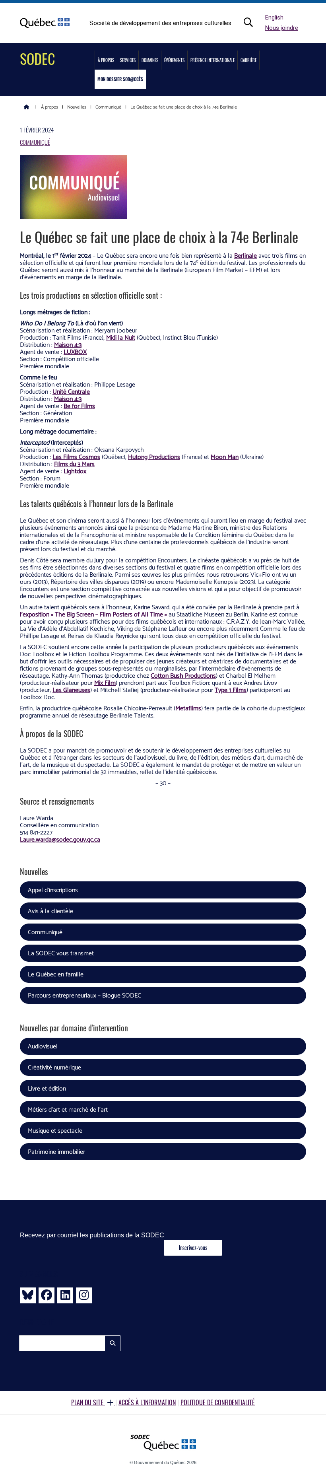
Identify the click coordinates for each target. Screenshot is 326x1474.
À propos (106, 60)
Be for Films (79, 406)
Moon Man (225, 457)
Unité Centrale (71, 392)
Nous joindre (281, 28)
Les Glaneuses (71, 690)
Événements (174, 60)
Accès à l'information (147, 1402)
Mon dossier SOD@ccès (120, 79)
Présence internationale (212, 60)
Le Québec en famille (55, 974)
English (274, 17)
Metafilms (188, 708)
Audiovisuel (43, 1046)
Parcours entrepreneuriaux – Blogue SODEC (84, 995)
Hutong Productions (154, 457)
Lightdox (75, 471)
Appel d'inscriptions (53, 890)
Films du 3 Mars (74, 464)
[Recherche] (252, 22)
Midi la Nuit (120, 338)
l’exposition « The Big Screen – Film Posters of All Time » (93, 614)
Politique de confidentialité (217, 1402)
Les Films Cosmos (76, 457)
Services (128, 60)
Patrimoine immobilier (56, 1152)
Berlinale (245, 256)
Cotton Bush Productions (183, 676)
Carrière (248, 60)
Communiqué (35, 142)
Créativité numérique (54, 1067)
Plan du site (88, 1402)
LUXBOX (75, 352)
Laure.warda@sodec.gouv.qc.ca (60, 839)
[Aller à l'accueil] (26, 106)
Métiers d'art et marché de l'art (68, 1110)
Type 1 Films (230, 690)
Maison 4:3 (68, 345)
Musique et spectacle (55, 1131)
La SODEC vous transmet (61, 953)
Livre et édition (47, 1088)
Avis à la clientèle (50, 911)
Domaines (150, 60)
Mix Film (105, 683)
